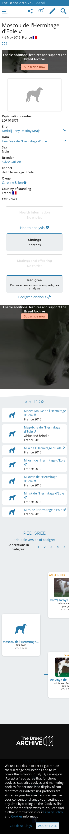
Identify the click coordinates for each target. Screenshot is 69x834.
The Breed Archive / (18, 3)
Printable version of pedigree (35, 540)
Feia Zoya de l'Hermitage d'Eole (24, 141)
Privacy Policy (53, 812)
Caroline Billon (12, 182)
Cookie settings (21, 826)
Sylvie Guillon (11, 162)
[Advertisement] (34, 353)
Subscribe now (34, 67)
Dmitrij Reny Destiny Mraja (21, 131)
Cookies (16, 816)
